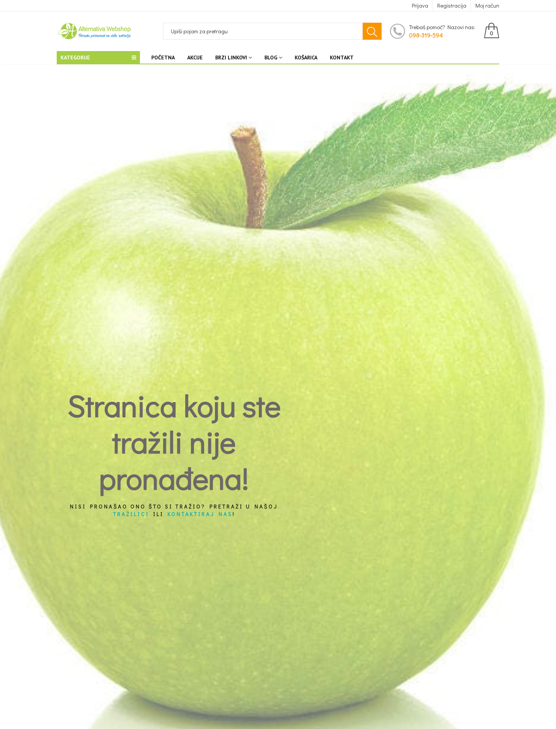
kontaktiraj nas (200, 514)
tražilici (131, 514)
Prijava (420, 5)
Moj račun (487, 5)
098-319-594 (426, 35)
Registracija (451, 5)
